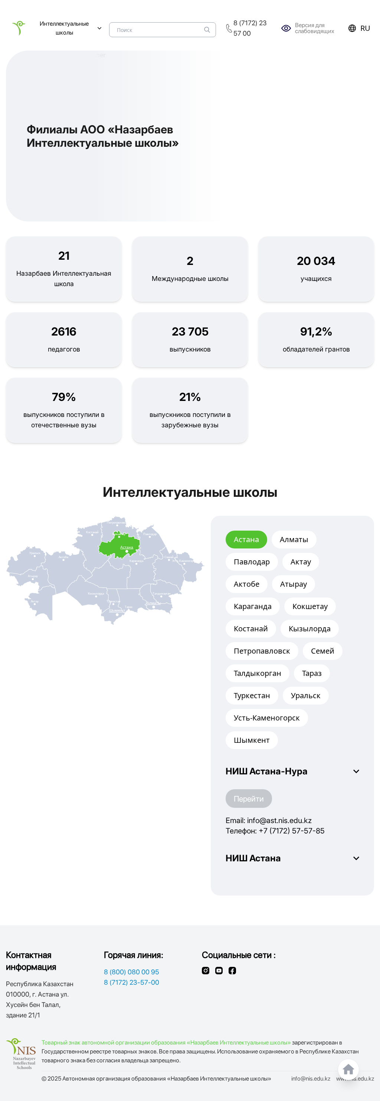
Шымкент (252, 740)
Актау (301, 562)
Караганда (253, 606)
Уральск (306, 695)
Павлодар (252, 562)
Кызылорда (310, 629)
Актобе (246, 584)
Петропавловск (262, 651)
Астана (246, 539)
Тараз (312, 673)
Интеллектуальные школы (64, 28)
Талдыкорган (257, 673)
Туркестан (252, 695)
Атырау (293, 584)
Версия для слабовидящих (314, 28)
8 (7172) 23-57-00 (131, 982)
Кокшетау (310, 606)
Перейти (249, 798)
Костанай (251, 629)
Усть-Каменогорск (267, 718)
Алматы (294, 539)
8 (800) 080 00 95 (131, 972)
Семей (322, 651)
